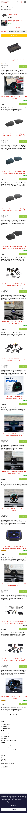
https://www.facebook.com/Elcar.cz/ (11, 731)
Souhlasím (13, 809)
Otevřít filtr (14, 35)
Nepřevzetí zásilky (5, 748)
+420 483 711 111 (6, 726)
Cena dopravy (4, 738)
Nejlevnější (11, 31)
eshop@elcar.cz (6, 724)
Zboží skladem (4, 744)
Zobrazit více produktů (13, 27)
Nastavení (13, 805)
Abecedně (22, 31)
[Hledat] (17, 1)
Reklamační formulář (6, 746)
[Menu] (25, 1)
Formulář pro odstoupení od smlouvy (9, 749)
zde (8, 802)
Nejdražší (17, 31)
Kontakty (3, 742)
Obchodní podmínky (5, 736)
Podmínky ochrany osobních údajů (8, 740)
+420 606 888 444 (6, 728)
